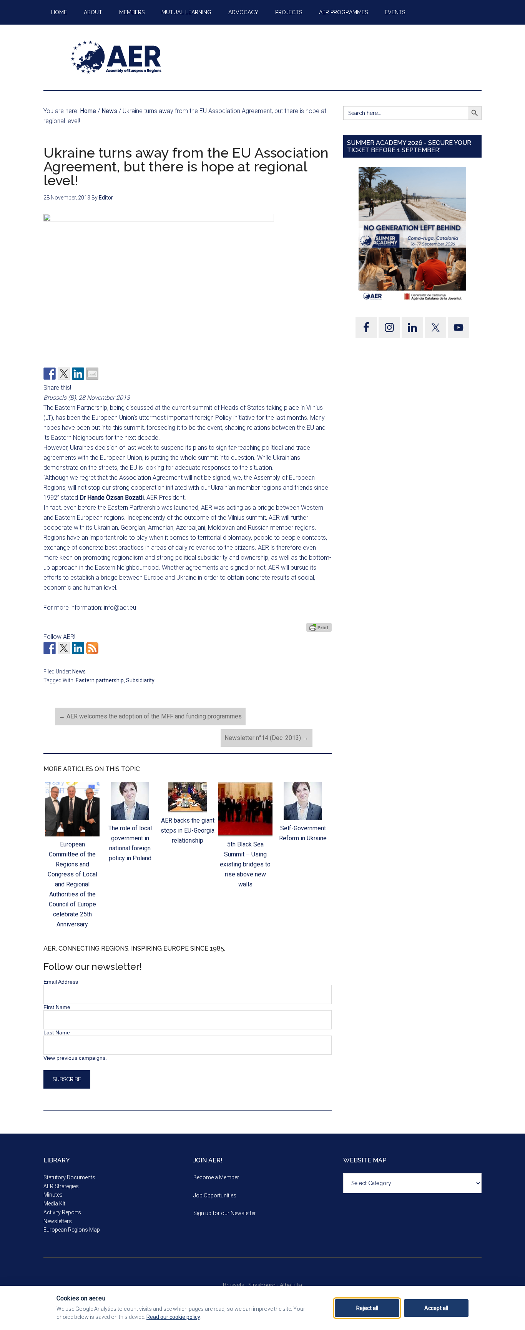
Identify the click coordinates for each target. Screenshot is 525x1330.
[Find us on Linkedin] (78, 648)
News (79, 671)
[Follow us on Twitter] (64, 648)
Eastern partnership (100, 680)
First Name (56, 1007)
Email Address (60, 982)
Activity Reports (62, 1212)
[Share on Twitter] (64, 373)
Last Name (56, 1032)
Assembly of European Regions (116, 57)
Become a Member (216, 1177)
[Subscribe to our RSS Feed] (92, 648)
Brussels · (235, 1285)
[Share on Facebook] (49, 373)
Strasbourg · (264, 1285)
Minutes (53, 1195)
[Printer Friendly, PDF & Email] (319, 627)
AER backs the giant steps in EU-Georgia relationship (187, 830)
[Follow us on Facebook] (49, 648)
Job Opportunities (214, 1195)
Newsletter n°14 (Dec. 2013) (266, 737)
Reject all (367, 1308)
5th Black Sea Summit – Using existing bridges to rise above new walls (245, 864)
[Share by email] (92, 373)
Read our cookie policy (173, 1317)
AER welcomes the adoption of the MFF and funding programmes (150, 716)
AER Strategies (61, 1186)
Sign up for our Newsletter (224, 1213)
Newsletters (57, 1221)
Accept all (436, 1308)
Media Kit (54, 1203)
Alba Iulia (291, 1285)
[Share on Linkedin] (78, 373)
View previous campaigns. (75, 1058)
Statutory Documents (69, 1177)
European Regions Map (71, 1230)
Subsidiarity (140, 680)
